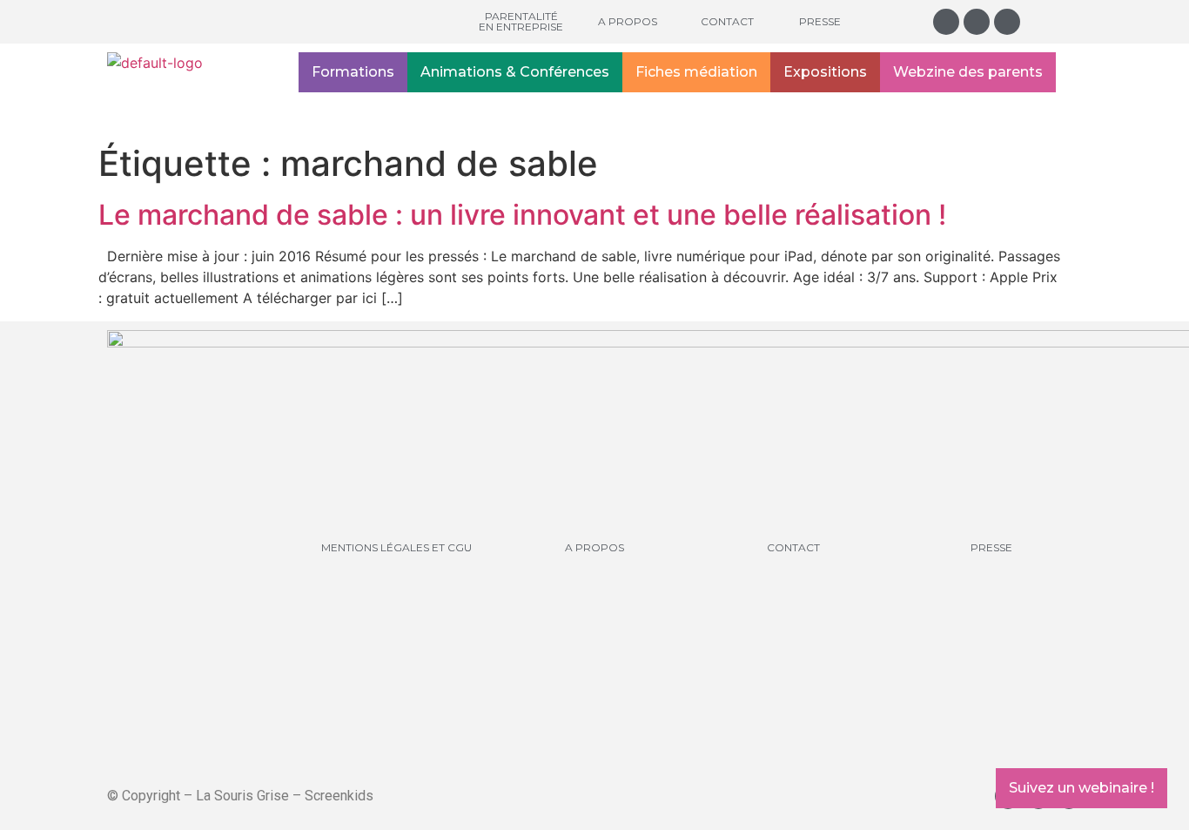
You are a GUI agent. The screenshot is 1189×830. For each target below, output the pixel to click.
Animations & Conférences (514, 72)
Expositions (825, 72)
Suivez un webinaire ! (1081, 787)
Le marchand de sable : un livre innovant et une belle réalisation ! (522, 215)
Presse (820, 21)
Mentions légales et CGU (396, 547)
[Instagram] (946, 22)
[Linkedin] (1007, 22)
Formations (353, 72)
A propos (627, 21)
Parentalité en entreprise (521, 21)
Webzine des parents (968, 72)
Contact (727, 21)
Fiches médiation (696, 72)
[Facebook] (977, 22)
